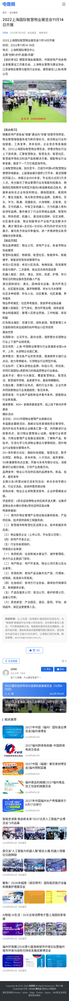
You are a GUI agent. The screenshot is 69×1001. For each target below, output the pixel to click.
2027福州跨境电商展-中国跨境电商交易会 (45, 747)
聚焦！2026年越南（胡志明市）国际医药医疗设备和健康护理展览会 (34, 885)
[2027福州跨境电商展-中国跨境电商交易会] (13, 750)
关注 (49, 669)
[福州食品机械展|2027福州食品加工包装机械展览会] (13, 787)
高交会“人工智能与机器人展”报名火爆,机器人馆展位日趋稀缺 (34, 853)
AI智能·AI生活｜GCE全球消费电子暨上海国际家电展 (34, 916)
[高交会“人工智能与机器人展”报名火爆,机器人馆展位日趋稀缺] (34, 865)
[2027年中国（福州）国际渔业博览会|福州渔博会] (13, 732)
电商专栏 (43, 32)
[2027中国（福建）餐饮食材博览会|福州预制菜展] (13, 768)
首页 (5, 12)
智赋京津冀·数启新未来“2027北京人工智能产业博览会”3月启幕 (34, 821)
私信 (62, 669)
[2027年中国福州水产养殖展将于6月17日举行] (13, 805)
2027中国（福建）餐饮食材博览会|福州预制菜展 (45, 765)
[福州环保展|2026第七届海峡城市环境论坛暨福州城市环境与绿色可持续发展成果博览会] (34, 960)
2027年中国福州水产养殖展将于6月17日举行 (45, 802)
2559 (5, 32)
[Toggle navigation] (63, 4)
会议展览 (32, 32)
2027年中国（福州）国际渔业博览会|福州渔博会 (45, 729)
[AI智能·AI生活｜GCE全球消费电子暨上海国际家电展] (34, 928)
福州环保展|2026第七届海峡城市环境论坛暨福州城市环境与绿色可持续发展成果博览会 (34, 948)
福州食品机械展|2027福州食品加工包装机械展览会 (44, 784)
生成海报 (12, 661)
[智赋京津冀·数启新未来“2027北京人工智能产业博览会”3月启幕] (34, 833)
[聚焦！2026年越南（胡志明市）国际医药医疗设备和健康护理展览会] (34, 897)
